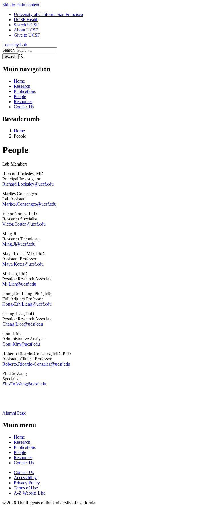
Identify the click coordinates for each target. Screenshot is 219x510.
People (20, 96)
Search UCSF (26, 24)
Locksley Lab (14, 44)
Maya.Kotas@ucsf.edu (23, 264)
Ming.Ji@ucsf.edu (18, 244)
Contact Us (24, 106)
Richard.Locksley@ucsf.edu (28, 184)
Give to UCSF (27, 35)
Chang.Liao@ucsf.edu (22, 324)
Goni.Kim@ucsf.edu (21, 344)
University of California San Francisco (48, 14)
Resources (23, 101)
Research (22, 86)
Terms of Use (26, 487)
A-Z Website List (29, 493)
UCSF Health (26, 19)
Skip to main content (20, 4)
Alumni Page (14, 413)
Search (8, 50)
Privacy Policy (27, 482)
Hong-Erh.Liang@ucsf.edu (27, 304)
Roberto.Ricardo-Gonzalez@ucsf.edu (36, 364)
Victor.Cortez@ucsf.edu (24, 224)
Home (19, 81)
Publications (25, 91)
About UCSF (26, 29)
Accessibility (25, 477)
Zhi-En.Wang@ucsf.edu (24, 384)
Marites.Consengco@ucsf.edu (29, 204)
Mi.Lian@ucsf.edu (19, 284)
